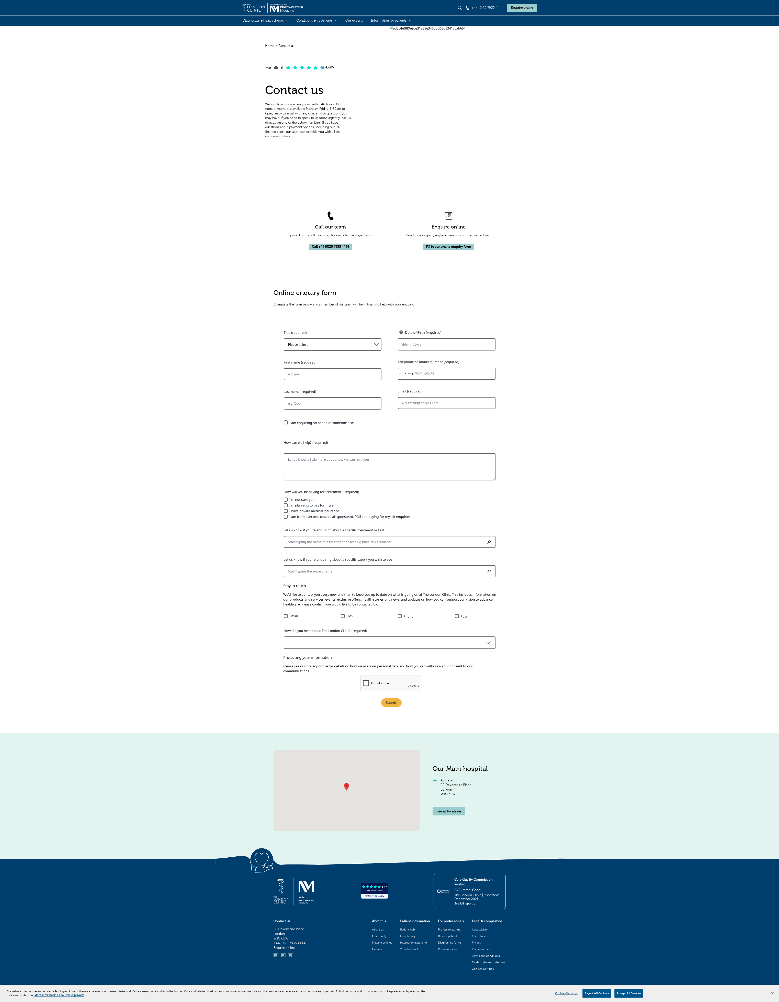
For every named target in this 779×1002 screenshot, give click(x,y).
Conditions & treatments (315, 20)
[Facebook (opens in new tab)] (290, 955)
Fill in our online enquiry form (448, 246)
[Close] (772, 993)
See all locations (449, 811)
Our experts (354, 20)
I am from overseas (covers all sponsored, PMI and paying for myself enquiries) (350, 517)
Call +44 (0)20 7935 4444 (330, 246)
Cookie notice (481, 949)
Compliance (480, 936)
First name (292, 362)
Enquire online (522, 7)
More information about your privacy (59, 995)
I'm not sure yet (301, 500)
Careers (377, 949)
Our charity (379, 936)
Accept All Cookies (629, 993)
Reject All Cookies (597, 993)
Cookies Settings (483, 968)
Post (463, 616)
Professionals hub (449, 929)
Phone (408, 616)
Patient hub (407, 929)
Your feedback (409, 949)
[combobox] (405, 374)
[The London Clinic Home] (272, 8)
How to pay (407, 936)
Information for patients (389, 20)
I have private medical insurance (314, 511)
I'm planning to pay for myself (312, 505)
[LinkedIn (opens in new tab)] (276, 955)
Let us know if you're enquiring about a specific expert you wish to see (338, 559)
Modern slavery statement (489, 962)
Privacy (476, 942)
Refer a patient (447, 936)
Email (402, 391)
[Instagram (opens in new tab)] (283, 955)
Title (287, 332)
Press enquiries (447, 949)
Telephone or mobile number (420, 362)
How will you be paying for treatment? (313, 492)
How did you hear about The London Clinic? (317, 630)
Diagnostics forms (449, 942)
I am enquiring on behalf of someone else (321, 423)
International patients (413, 942)
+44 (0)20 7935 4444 (290, 943)
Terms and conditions (486, 955)
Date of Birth (415, 332)
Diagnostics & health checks (263, 20)
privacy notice (317, 666)
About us (378, 929)
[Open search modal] (460, 8)
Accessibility (480, 929)
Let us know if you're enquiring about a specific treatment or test (334, 530)
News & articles (382, 942)
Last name (292, 391)
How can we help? (297, 442)
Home (270, 45)
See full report (464, 903)
